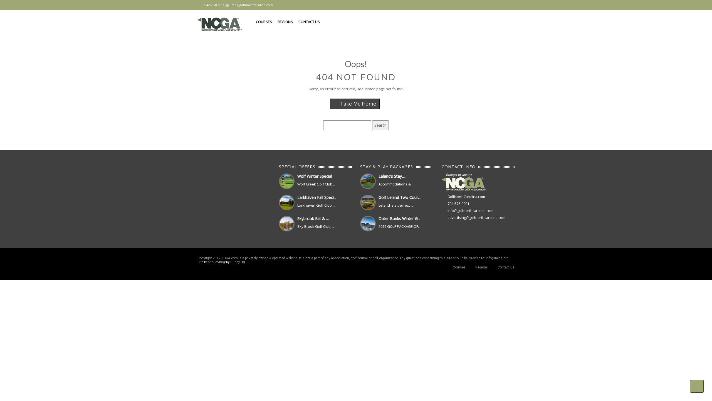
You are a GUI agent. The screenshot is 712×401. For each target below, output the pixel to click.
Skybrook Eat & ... (313, 218)
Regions (285, 21)
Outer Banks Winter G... (399, 218)
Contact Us (309, 21)
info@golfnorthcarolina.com (470, 210)
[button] (697, 386)
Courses (264, 21)
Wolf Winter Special (314, 176)
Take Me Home (357, 103)
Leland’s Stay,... (392, 176)
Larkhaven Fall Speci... (316, 197)
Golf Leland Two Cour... (400, 197)
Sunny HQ (237, 262)
